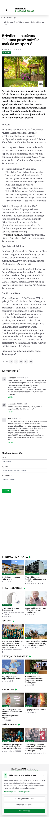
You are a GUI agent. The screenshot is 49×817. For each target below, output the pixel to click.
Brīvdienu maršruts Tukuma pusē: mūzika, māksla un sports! (24, 23)
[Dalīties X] (16, 361)
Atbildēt (10, 397)
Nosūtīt (6, 491)
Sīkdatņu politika (24, 792)
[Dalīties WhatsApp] (26, 361)
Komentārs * (7, 475)
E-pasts (5, 467)
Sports (5, 638)
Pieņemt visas (24, 811)
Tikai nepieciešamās (24, 805)
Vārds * (5, 458)
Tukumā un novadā (9, 574)
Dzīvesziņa (11, 18)
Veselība (5, 706)
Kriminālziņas (7, 605)
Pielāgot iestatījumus (26, 799)
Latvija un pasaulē (8, 673)
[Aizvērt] (43, 775)
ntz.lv (5, 49)
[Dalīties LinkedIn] (21, 361)
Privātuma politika (10, 792)
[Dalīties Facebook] (11, 361)
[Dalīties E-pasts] (31, 361)
